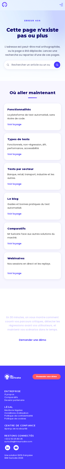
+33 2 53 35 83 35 (13, 438)
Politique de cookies (15, 418)
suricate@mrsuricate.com (18, 441)
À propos (9, 394)
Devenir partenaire (14, 400)
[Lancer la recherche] (57, 65)
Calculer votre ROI (32, 352)
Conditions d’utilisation (16, 413)
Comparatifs (11, 397)
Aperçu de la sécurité (15, 428)
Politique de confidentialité (18, 415)
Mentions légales (13, 410)
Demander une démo (32, 340)
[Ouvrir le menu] (61, 5)
